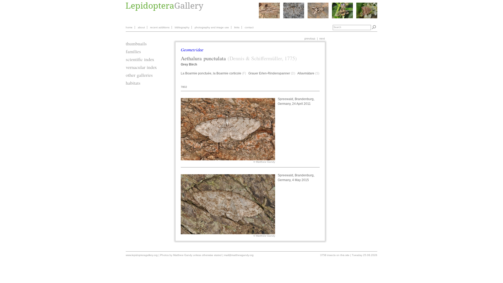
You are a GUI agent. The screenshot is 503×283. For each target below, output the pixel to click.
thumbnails (136, 43)
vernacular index (141, 67)
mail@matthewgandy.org (239, 255)
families (133, 51)
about (141, 27)
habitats (133, 83)
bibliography (182, 27)
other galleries (139, 75)
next (322, 38)
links (236, 27)
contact (249, 27)
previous (309, 38)
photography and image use (212, 27)
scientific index (140, 59)
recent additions (160, 27)
